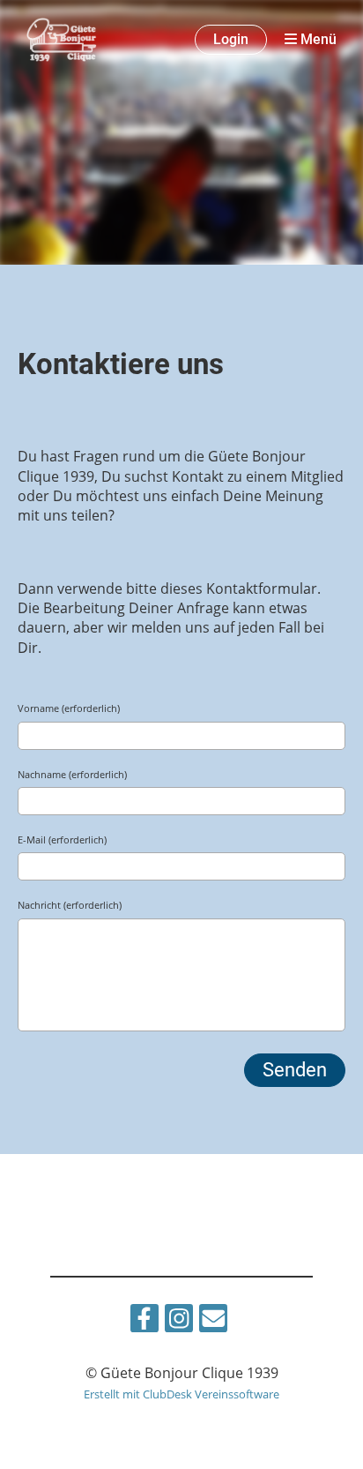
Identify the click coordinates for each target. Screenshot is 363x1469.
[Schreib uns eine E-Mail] (213, 1321)
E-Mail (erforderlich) (62, 839)
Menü (317, 39)
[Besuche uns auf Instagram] (179, 1321)
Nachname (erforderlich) (72, 774)
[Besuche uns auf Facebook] (144, 1321)
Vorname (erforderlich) (69, 708)
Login (230, 39)
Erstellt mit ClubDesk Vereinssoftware (181, 1394)
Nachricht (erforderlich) (70, 904)
